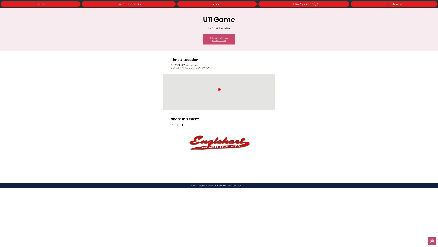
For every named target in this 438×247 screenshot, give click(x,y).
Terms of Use (232, 185)
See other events (219, 41)
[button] (316, 4)
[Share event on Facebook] (172, 125)
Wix (225, 185)
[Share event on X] (178, 125)
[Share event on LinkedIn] (183, 125)
